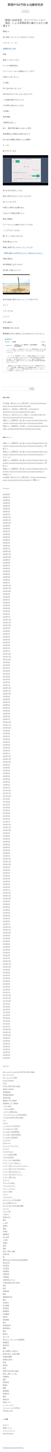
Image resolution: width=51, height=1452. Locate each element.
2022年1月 (6, 651)
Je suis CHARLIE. (8, 1080)
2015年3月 (6, 884)
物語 (4, 1331)
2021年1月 (6, 685)
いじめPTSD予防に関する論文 (13, 1117)
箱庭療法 (6, 1342)
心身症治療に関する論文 (11, 1282)
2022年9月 (6, 628)
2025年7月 (6, 531)
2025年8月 (6, 528)
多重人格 (6, 1254)
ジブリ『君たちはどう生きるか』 (14, 1169)
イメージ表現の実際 (10, 1154)
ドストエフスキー (9, 1186)
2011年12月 (7, 995)
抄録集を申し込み (9, 48)
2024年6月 (6, 568)
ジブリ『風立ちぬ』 (10, 1177)
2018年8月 (6, 767)
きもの (5, 1123)
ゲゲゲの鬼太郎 (8, 1157)
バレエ (5, 1194)
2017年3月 (6, 816)
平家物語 (6, 1277)
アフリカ (6, 1149)
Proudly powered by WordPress (13, 1448)
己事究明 (6, 1274)
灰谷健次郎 (7, 1325)
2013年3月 (6, 952)
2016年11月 (7, 827)
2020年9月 (6, 696)
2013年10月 (7, 932)
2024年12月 (7, 551)
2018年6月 (6, 773)
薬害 (4, 1368)
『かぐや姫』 (7, 1106)
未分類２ (6, 1302)
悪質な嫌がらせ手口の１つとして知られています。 (24, 253)
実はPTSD (6, 1263)
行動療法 (6, 1376)
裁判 (4, 1379)
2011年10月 (7, 1001)
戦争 (4, 1288)
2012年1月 (6, 992)
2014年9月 (6, 901)
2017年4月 (6, 813)
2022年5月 (6, 639)
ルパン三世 (7, 1211)
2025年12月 (7, 517)
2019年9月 (6, 730)
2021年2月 (6, 682)
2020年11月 (7, 691)
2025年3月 (6, 543)
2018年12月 (7, 756)
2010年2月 (6, 1058)
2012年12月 (7, 961)
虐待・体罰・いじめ (10, 1374)
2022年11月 (7, 622)
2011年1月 (6, 1026)
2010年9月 (6, 1038)
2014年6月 (6, 910)
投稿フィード (7, 1428)
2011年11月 (7, 998)
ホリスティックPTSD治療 (11, 1200)
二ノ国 (5, 1223)
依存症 (5, 1226)
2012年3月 (6, 987)
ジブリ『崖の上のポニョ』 (12, 1171)
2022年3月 (6, 645)
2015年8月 (6, 870)
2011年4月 (6, 1018)
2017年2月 (6, 819)
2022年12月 (7, 619)
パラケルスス (7, 1197)
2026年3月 (6, 508)
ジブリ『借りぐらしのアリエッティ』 (16, 1166)
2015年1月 (6, 890)
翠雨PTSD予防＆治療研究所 (25, 5)
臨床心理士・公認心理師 (11, 1354)
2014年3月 (6, 918)
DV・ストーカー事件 (10, 1078)
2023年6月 (6, 602)
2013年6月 (6, 944)
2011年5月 (6, 1015)
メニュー (25, 11)
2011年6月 (6, 1012)
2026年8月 (6, 494)
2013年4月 (6, 950)
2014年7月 (6, 907)
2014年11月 (7, 895)
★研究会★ (7, 1098)
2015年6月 (6, 876)
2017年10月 (7, 796)
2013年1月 (6, 958)
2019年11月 (7, 725)
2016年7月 (6, 839)
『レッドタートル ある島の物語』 (15, 1115)
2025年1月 (6, 548)
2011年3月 (6, 1021)
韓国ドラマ (7, 1402)
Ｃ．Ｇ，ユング (8, 1405)
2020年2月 (6, 716)
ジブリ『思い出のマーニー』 (13, 1174)
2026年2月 (6, 511)
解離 (4, 1388)
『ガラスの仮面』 (9, 1109)
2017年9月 (6, 799)
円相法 (5, 1231)
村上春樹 (6, 1305)
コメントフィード (9, 1430)
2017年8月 (6, 802)
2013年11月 (7, 930)
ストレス (6, 1180)
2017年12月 (7, 790)
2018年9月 (6, 765)
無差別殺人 (7, 1328)
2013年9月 (6, 935)
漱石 (4, 1322)
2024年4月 (6, 574)
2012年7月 (6, 975)
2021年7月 (6, 668)
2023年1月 (6, 617)
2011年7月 (6, 1009)
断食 (4, 1294)
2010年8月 (6, 1041)
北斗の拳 (6, 1237)
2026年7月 (6, 497)
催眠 (4, 1228)
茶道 (4, 1362)
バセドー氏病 (7, 1191)
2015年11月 (7, 861)
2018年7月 (6, 770)
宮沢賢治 (6, 1265)
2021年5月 (6, 673)
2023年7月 (6, 599)
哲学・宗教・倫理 (9, 1251)
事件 (4, 1220)
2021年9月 (6, 662)
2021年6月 (6, 671)
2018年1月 (6, 787)
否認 (4, 1245)
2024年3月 (6, 577)
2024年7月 (6, 565)
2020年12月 (7, 688)
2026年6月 (6, 500)
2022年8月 (6, 631)
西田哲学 (6, 1382)
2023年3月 (6, 611)
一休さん (6, 1214)
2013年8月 (6, 938)
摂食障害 (6, 1291)
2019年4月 (6, 745)
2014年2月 (6, 921)
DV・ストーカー (8, 1075)
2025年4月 (6, 540)
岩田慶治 (6, 1271)
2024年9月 (6, 560)
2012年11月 (7, 964)
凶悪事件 (6, 1234)
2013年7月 (6, 941)
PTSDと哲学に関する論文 (11, 1086)
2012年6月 (6, 978)
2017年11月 (7, 793)
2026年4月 (6, 506)
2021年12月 (7, 654)
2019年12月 (7, 722)
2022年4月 (6, 642)
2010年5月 (6, 1049)
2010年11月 (7, 1032)
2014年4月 (6, 915)
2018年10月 (7, 762)
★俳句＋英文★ (8, 1089)
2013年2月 (6, 955)
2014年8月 (6, 904)
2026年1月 (6, 514)
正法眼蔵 (6, 1314)
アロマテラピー (8, 1152)
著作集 (5, 1365)
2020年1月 (6, 719)
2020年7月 (6, 702)
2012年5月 (6, 981)
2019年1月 (6, 753)
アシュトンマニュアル (10, 1146)
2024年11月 (7, 554)
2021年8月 (6, 665)
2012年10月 (7, 967)
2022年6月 (6, 636)
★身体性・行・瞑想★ (10, 1103)
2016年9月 (6, 833)
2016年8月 (6, 836)
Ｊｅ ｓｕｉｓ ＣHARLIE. (11, 1408)
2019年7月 (6, 736)
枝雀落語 (6, 1311)
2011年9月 (6, 1004)
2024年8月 (6, 562)
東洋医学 (6, 1308)
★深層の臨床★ (8, 1095)
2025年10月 (7, 523)
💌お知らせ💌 (8, 1411)
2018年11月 (7, 759)
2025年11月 (7, 520)
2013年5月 (6, 947)
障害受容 (6, 1393)
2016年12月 (7, 824)
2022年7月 (6, 634)
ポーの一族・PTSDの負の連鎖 (13, 1206)
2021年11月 (7, 656)
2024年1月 (6, 582)
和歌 (4, 1248)
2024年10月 (7, 557)
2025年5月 (6, 537)
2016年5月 (6, 844)
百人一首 (6, 1337)
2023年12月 (7, 585)
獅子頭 (5, 1334)
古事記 (5, 1243)
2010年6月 (6, 1046)
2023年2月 (6, 614)
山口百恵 (6, 1268)
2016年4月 (6, 847)
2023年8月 (6, 597)
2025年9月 (6, 525)
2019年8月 (6, 733)
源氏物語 (6, 1319)
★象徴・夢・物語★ (10, 1100)
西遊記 (5, 1385)
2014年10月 (7, 898)
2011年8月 (6, 1006)
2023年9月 (6, 594)
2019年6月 (6, 739)
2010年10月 (7, 1035)
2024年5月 (6, 571)
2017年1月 (6, 821)
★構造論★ (7, 1092)
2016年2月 (6, 853)
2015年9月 (6, 867)
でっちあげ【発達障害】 (11, 1132)
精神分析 (6, 1345)
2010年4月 (6, 1052)
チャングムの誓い (9, 1183)
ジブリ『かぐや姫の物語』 (12, 1160)
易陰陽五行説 (7, 1297)
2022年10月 (7, 625)
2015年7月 (6, 873)
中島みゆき (7, 1217)
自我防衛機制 (7, 1356)
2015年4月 (6, 881)
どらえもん (7, 1140)
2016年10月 (7, 830)
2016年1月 (6, 856)
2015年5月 (6, 878)
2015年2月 (6, 887)
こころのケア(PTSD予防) (11, 1126)
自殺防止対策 (7, 1359)
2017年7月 (6, 804)
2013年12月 (7, 927)
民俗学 (5, 1317)
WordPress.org (8, 1433)
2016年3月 (6, 850)
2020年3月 (6, 713)
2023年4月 (6, 608)
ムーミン (6, 1208)
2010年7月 (6, 1043)
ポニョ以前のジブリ (10, 1203)
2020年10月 (7, 693)
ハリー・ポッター (9, 1189)
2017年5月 (6, 810)
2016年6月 (6, 841)
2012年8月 (6, 972)
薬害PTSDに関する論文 (11, 1371)
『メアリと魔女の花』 (10, 1112)
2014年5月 (6, 913)
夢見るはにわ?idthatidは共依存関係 (15, 1260)
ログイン (6, 1425)
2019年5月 (6, 742)
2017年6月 (6, 807)
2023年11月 (7, 588)
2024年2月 (6, 580)
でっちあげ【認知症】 (10, 1137)
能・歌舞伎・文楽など (10, 1351)
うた (4, 1120)
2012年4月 (6, 984)
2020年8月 (6, 699)
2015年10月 (7, 864)
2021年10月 (7, 659)
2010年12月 (7, 1029)
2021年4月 (6, 676)
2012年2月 (6, 989)
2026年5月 (6, 503)
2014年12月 (7, 893)
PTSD (5, 1083)
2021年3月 (6, 679)
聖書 (4, 1348)
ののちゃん (7, 1143)
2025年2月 (6, 545)
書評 (4, 1300)
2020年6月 (6, 705)
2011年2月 (6, 1024)
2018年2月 (6, 784)
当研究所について (9, 1280)
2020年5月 (6, 708)
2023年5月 (6, 605)
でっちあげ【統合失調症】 (12, 1134)
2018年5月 (6, 776)
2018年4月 (6, 779)
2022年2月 (6, 648)
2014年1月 (6, 924)
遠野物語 (6, 1391)
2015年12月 (7, 858)
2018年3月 (6, 782)
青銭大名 (6, 1399)
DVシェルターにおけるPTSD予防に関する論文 (19, 1072)
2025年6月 (6, 534)
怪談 (4, 1285)
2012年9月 (6, 969)
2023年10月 (7, 591)
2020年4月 (6, 710)
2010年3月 (6, 1055)
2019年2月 (6, 750)
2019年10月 (7, 728)
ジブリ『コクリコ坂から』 (12, 1163)
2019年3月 (6, 747)
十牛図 (5, 1240)
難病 (4, 1396)
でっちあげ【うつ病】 (10, 1129)
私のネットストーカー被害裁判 (13, 1339)
